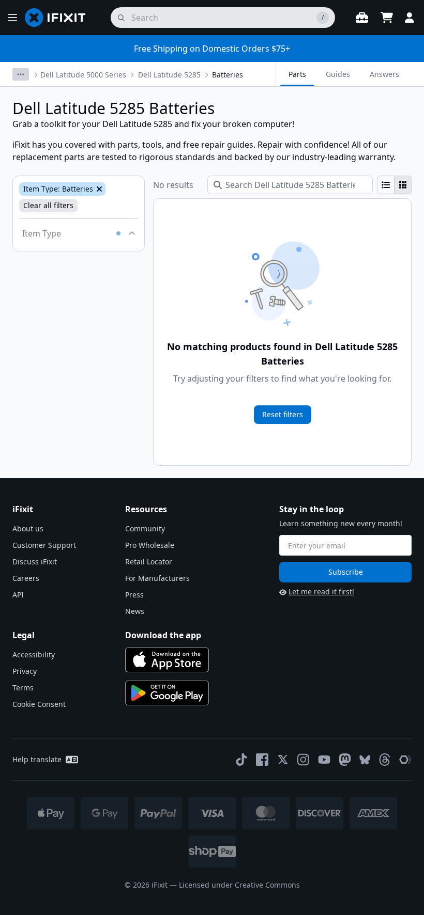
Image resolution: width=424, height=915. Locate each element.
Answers (384, 74)
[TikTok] (241, 759)
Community (145, 528)
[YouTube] (324, 759)
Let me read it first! (321, 591)
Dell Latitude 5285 (169, 75)
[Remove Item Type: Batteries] (98, 189)
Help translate (37, 759)
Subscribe (345, 572)
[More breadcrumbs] (20, 74)
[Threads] (384, 759)
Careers (25, 578)
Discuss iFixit (34, 561)
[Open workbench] (362, 17)
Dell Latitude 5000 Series (83, 75)
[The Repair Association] (405, 759)
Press (134, 595)
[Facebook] (262, 759)
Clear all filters (48, 205)
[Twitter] (283, 759)
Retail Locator (148, 561)
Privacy (24, 671)
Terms (23, 687)
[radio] (386, 185)
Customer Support (44, 545)
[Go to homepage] (59, 17)
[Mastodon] (345, 759)
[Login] (409, 17)
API (18, 595)
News (134, 611)
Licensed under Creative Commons (239, 885)
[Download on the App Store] (167, 660)
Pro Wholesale (149, 545)
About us (27, 528)
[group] (394, 185)
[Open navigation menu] (12, 17)
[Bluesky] (364, 759)
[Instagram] (303, 759)
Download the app (163, 635)
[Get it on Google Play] (167, 693)
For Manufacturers (157, 578)
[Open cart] (386, 17)
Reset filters (282, 414)
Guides (338, 74)
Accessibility (33, 654)
